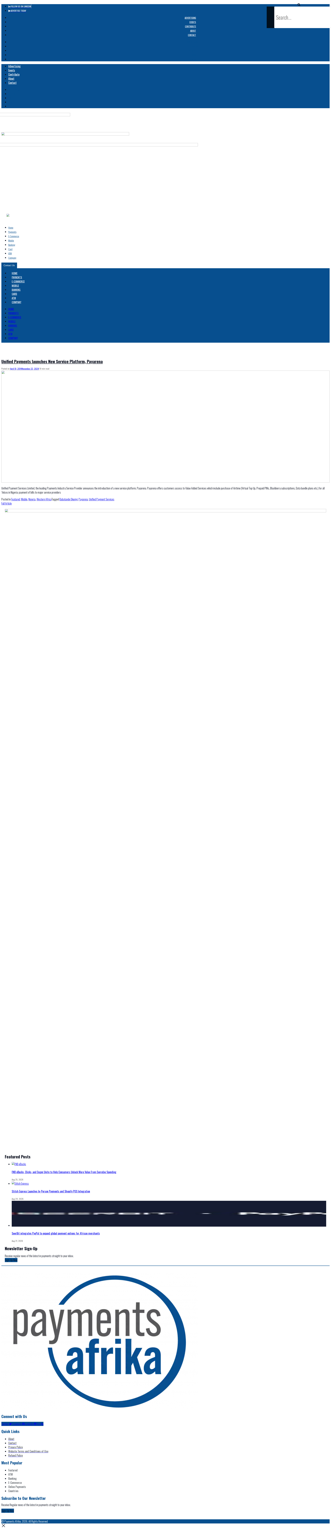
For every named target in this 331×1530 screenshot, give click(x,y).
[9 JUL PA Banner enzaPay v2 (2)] (165, 511)
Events (192, 22)
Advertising (190, 17)
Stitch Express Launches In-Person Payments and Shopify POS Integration (51, 1191)
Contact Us (9, 265)
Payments (12, 232)
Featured (15, 499)
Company (12, 257)
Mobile (11, 240)
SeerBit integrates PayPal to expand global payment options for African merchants (56, 1233)
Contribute (190, 26)
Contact (192, 35)
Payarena (83, 499)
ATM (10, 253)
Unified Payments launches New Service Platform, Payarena (52, 361)
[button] (299, 4)
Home (10, 227)
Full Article (6, 503)
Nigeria (32, 499)
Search (270, 18)
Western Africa (44, 499)
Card (10, 249)
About (193, 30)
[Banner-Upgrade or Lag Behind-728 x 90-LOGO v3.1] (65, 134)
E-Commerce (13, 236)
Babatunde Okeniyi (68, 499)
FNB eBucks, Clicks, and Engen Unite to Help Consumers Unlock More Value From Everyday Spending (64, 1172)
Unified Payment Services (101, 499)
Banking (11, 245)
